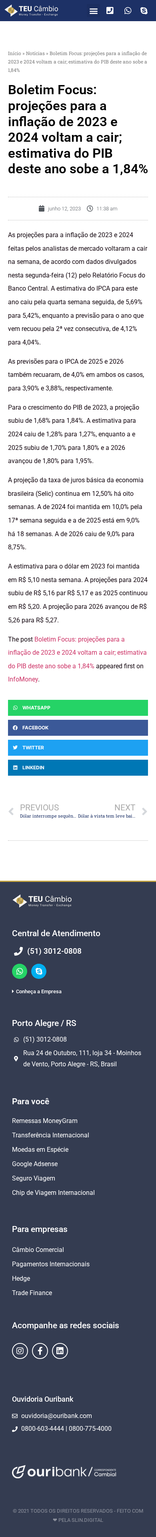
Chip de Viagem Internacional (53, 1192)
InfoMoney (23, 679)
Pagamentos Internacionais (51, 1264)
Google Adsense (35, 1164)
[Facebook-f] (40, 1351)
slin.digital (87, 1520)
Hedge (21, 1278)
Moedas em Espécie (40, 1149)
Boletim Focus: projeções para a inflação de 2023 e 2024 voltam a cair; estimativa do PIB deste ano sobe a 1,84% (77, 653)
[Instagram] (20, 1351)
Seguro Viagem (33, 1178)
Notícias (35, 53)
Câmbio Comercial (38, 1250)
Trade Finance (32, 1293)
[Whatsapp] (19, 971)
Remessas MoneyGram (45, 1121)
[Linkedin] (60, 1351)
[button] (93, 10)
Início (14, 53)
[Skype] (38, 971)
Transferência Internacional (50, 1135)
